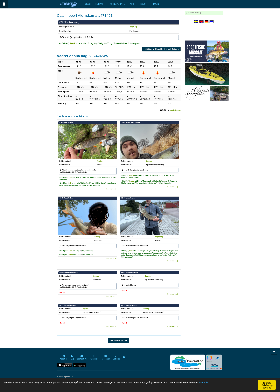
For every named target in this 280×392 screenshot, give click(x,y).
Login (156, 4)
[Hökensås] (207, 93)
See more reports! (117, 340)
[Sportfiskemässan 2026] (207, 51)
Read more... (110, 189)
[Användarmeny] (4, 4)
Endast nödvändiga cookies (267, 385)
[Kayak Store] (207, 74)
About (143, 4)
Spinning (149, 161)
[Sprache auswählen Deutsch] (206, 21)
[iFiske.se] (68, 4)
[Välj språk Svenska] (196, 21)
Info (132, 4)
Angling (133, 27)
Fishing (99, 4)
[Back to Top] (274, 351)
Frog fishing (159, 237)
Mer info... (204, 382)
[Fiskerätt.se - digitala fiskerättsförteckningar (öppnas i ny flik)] (187, 362)
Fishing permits (117, 4)
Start (88, 4)
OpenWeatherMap (175, 110)
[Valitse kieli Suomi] (211, 21)
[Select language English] (201, 21)
